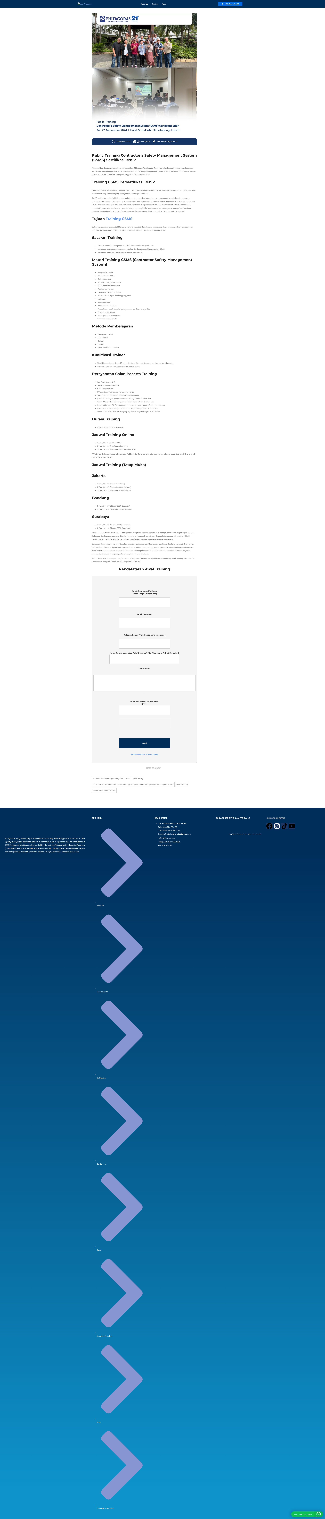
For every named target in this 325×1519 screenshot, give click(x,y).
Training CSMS (119, 219)
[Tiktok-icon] (284, 826)
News (164, 4)
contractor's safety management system (108, 779)
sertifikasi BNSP (182, 784)
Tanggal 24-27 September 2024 (104, 790)
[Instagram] (277, 826)
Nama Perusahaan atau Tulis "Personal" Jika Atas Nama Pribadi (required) (144, 653)
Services (155, 4)
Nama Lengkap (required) (144, 595)
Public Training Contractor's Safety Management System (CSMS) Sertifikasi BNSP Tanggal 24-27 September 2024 (133, 784)
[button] (145, 4)
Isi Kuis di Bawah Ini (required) (144, 727)
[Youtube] (292, 826)
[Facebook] (269, 826)
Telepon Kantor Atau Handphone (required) (144, 636)
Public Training (138, 779)
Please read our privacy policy (144, 754)
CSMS (128, 779)
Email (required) (144, 615)
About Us (144, 4)
